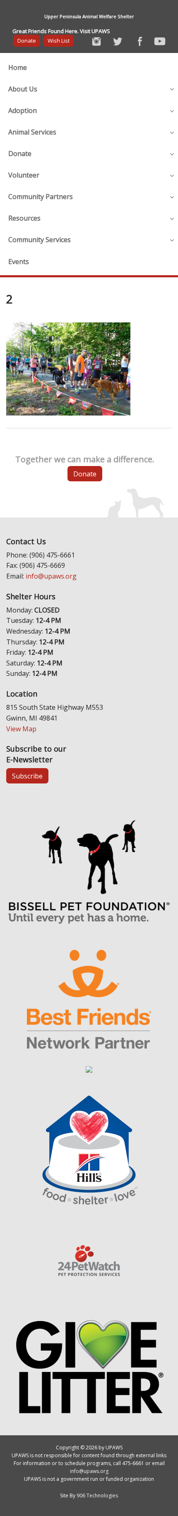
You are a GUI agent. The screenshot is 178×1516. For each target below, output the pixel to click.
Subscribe (27, 776)
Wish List (59, 40)
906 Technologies (97, 1495)
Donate (26, 40)
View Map (21, 728)
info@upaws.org (51, 576)
